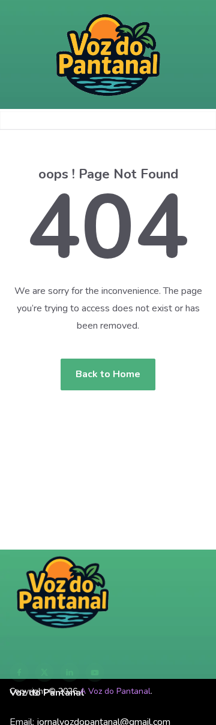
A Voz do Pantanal (115, 691)
